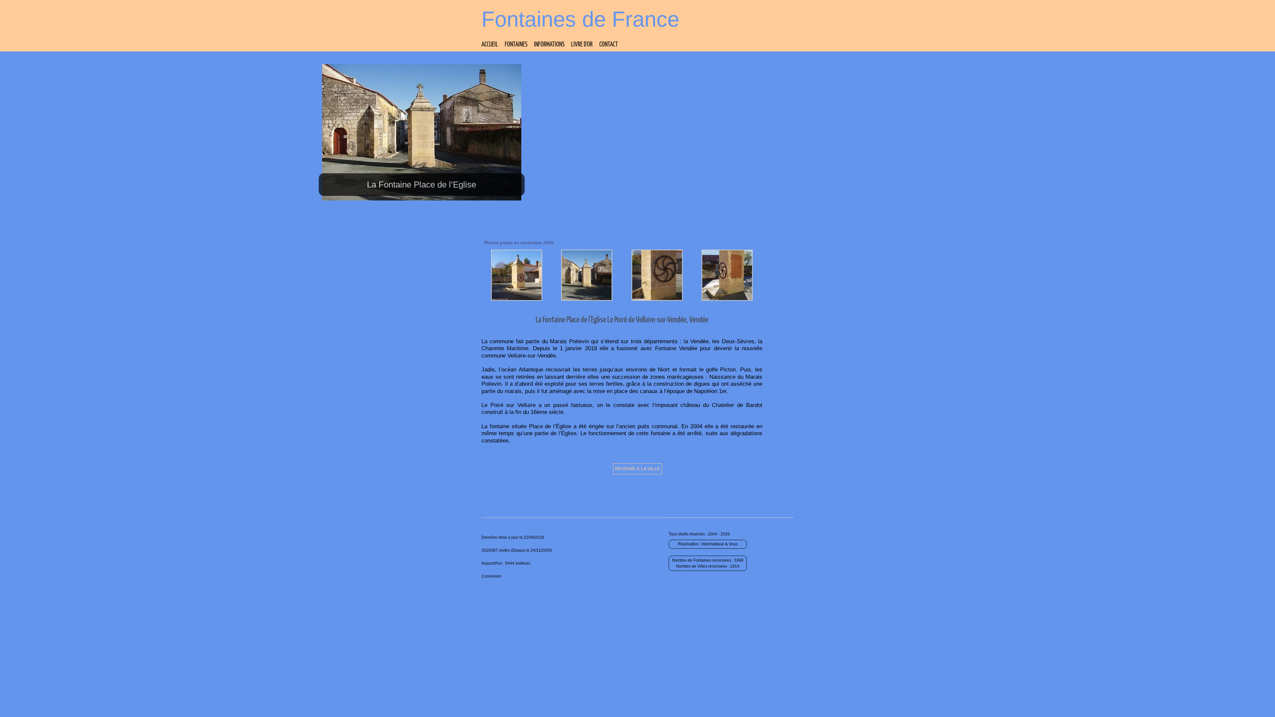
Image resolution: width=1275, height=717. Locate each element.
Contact (608, 44)
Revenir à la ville (637, 468)
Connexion (491, 576)
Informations (549, 44)
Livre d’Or (582, 44)
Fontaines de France (580, 19)
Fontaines (516, 44)
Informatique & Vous (720, 544)
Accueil (489, 44)
